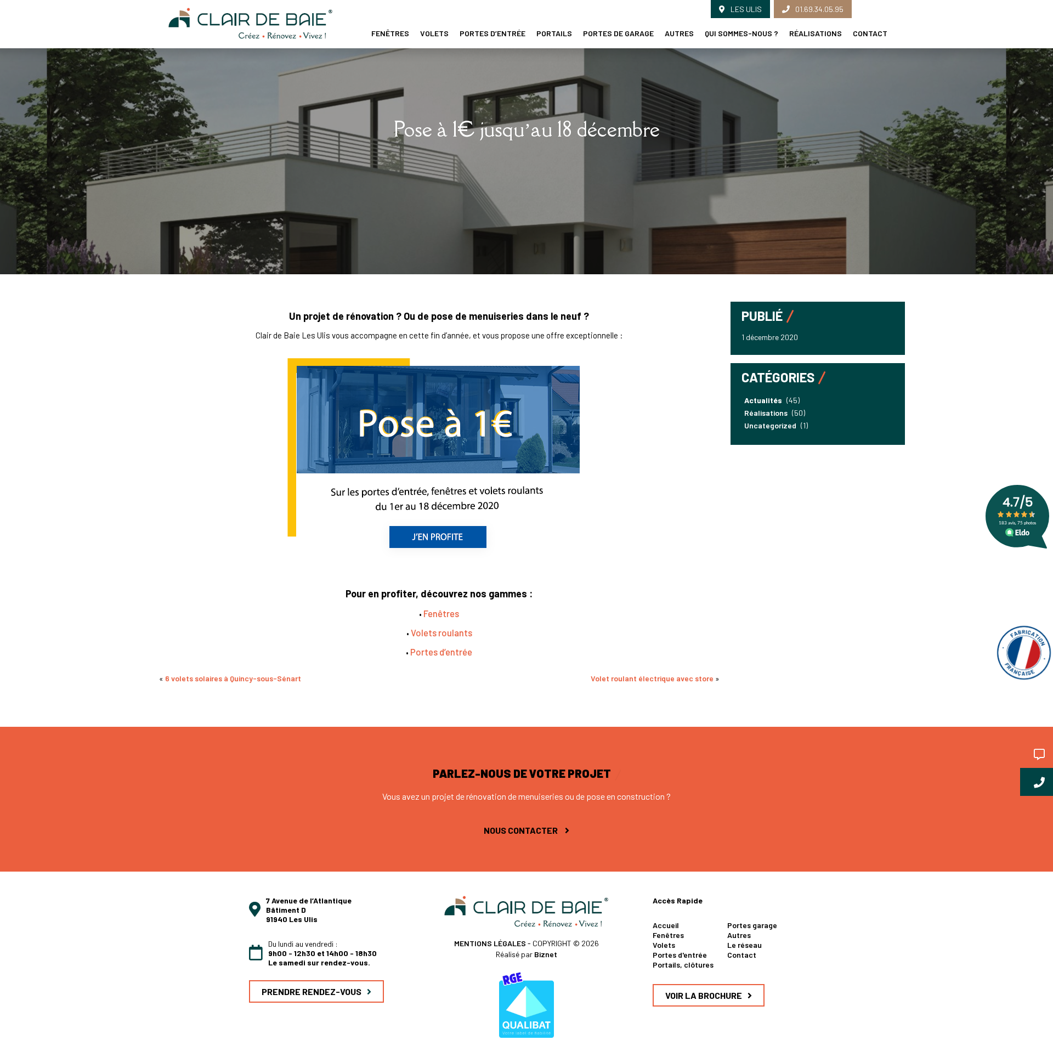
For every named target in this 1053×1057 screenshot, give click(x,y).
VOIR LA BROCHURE (703, 995)
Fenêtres (390, 33)
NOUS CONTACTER (521, 830)
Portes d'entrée (680, 954)
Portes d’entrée (492, 33)
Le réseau (744, 944)
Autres (679, 33)
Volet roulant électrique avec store (652, 678)
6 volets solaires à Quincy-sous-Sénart (233, 678)
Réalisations (815, 33)
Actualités (763, 400)
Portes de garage (618, 33)
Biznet (545, 954)
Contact (870, 33)
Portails (554, 33)
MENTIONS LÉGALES (491, 943)
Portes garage (752, 925)
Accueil (666, 925)
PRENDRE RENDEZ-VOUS (311, 991)
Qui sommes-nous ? (741, 33)
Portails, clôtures (683, 964)
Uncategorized (770, 425)
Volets (434, 33)
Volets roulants (441, 632)
